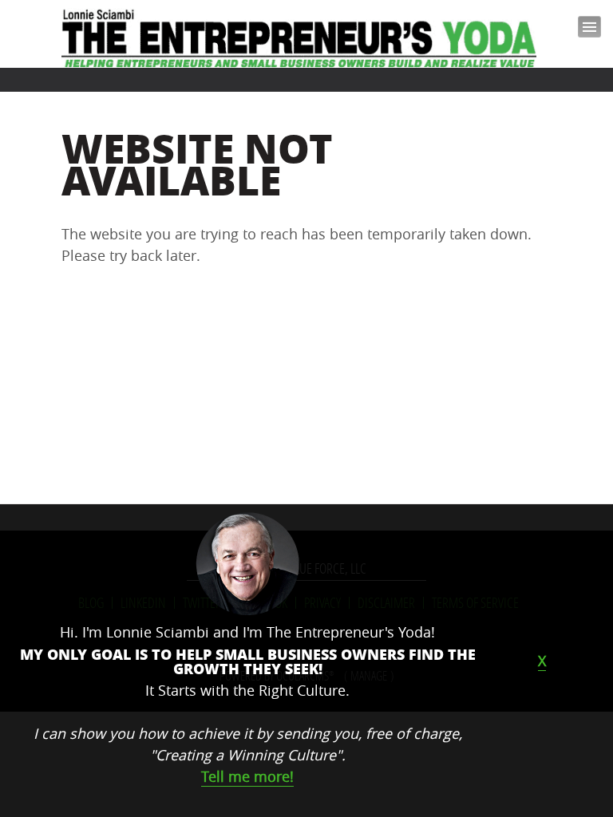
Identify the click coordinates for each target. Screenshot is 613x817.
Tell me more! (247, 776)
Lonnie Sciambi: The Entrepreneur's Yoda (300, 38)
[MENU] (583, 33)
